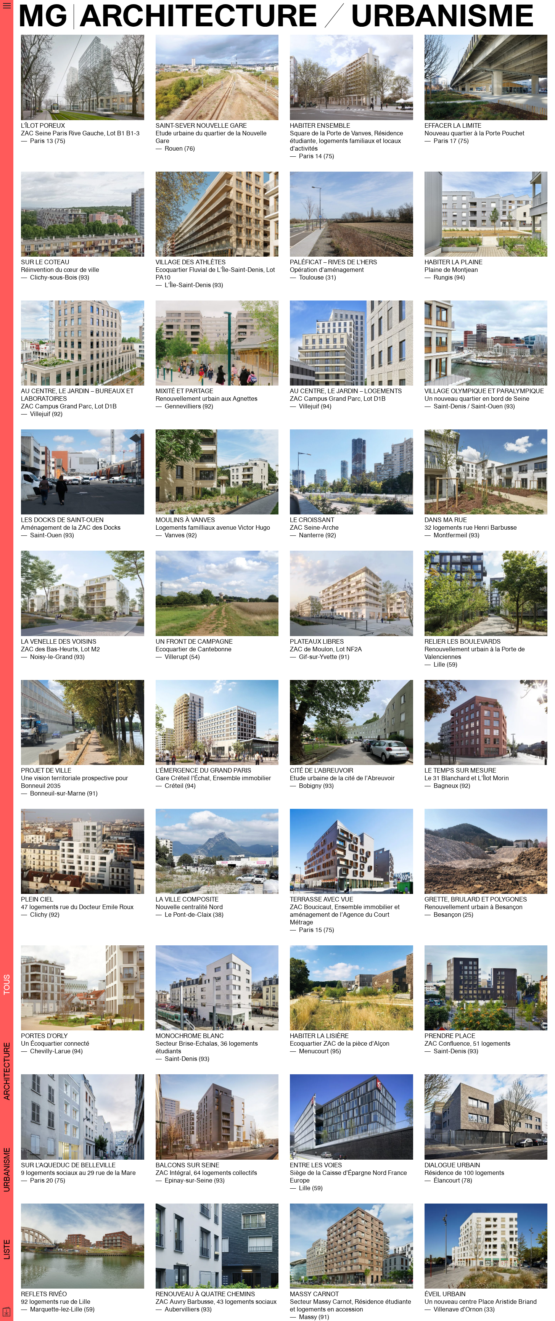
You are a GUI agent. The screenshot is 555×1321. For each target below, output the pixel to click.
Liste (6, 1249)
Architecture (6, 1071)
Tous (6, 984)
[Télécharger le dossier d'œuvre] (7, 1311)
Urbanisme (6, 1169)
